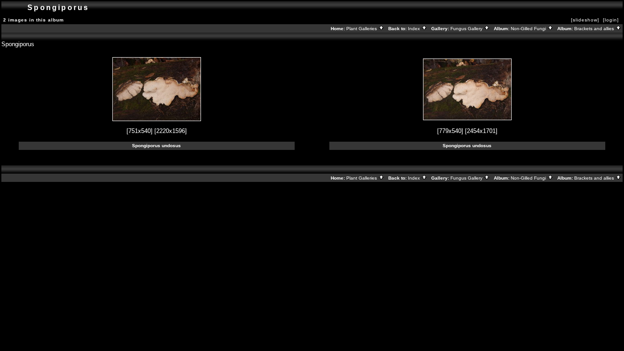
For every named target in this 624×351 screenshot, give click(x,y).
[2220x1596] (170, 131)
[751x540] (140, 131)
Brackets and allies (594, 28)
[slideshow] (585, 19)
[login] (611, 19)
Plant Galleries (362, 28)
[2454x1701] (481, 131)
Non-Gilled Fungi (529, 28)
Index (414, 28)
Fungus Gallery (467, 28)
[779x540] (450, 131)
